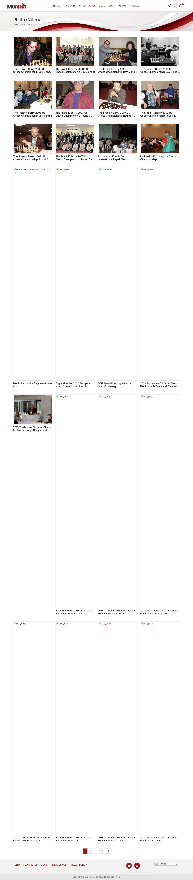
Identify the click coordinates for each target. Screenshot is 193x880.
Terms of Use (58, 864)
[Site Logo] (16, 6)
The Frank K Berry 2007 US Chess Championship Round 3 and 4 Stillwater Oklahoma (30, 159)
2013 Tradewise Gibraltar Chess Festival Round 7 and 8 (116, 612)
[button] (170, 5)
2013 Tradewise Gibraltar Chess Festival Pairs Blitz (159, 839)
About (122, 5)
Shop (112, 5)
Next (108, 851)
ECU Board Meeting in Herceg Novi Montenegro (115, 385)
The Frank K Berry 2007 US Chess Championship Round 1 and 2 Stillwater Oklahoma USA (75, 159)
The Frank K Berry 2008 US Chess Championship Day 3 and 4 (160, 70)
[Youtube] (129, 866)
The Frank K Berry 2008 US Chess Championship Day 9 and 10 (31, 72)
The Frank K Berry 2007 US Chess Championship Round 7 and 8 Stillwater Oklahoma (115, 115)
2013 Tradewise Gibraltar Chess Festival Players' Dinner (116, 839)
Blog (102, 5)
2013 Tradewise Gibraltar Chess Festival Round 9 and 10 (74, 612)
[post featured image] (33, 51)
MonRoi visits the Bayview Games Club (32, 385)
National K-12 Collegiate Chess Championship (158, 158)
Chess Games (87, 5)
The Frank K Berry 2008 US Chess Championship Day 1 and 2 (32, 114)
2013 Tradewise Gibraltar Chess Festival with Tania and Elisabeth (159, 385)
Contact (135, 5)
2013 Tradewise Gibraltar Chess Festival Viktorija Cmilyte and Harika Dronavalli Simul (32, 430)
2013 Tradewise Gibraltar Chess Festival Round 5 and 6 (159, 612)
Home (56, 5)
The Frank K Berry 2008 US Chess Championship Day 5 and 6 (117, 70)
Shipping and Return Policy (31, 864)
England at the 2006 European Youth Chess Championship (73, 385)
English (164, 863)
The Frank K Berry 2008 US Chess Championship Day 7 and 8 (75, 70)
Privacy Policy (78, 864)
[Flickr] (137, 866)
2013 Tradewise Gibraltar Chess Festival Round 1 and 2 (74, 839)
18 (102, 851)
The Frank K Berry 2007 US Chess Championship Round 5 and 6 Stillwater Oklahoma (157, 115)
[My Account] (176, 5)
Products (70, 5)
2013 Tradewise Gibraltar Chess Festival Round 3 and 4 (32, 839)
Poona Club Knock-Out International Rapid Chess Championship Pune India (113, 159)
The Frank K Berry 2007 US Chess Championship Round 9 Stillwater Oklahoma (73, 115)
